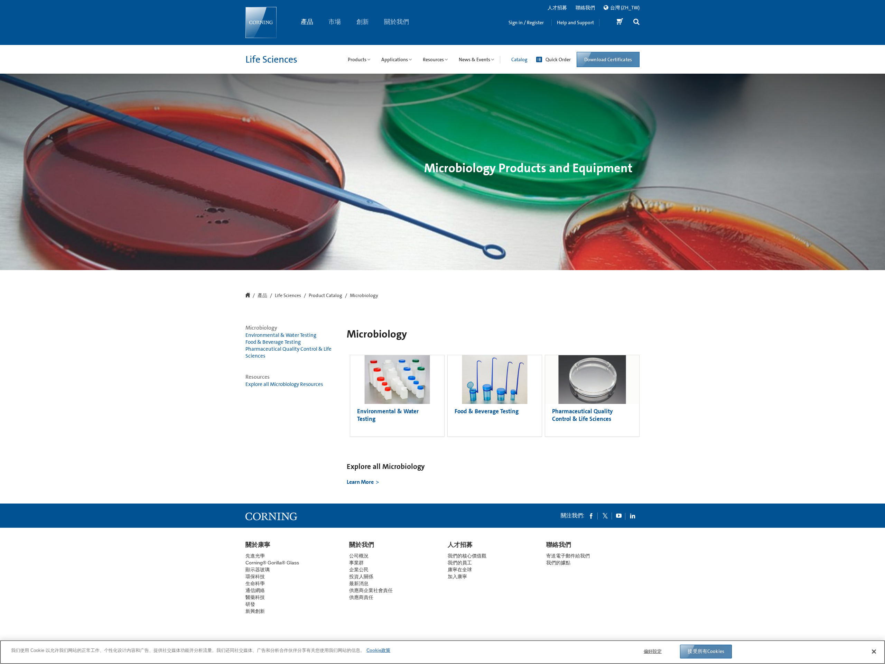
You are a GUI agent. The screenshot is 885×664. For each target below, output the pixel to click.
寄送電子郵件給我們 (568, 556)
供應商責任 (361, 597)
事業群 (356, 562)
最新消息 (359, 583)
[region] (442, 652)
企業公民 (359, 569)
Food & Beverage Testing (273, 342)
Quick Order (558, 59)
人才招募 (557, 7)
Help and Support (575, 22)
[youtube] (619, 515)
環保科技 (255, 576)
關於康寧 (257, 544)
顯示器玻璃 (257, 569)
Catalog (519, 59)
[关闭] (874, 651)
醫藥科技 (255, 597)
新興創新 (255, 611)
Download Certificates (608, 59)
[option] (397, 395)
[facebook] (591, 515)
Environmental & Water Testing (280, 335)
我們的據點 (558, 562)
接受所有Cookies (706, 651)
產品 (307, 22)
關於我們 (396, 22)
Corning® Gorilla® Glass (272, 562)
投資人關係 (361, 576)
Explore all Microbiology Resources (284, 384)
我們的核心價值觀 (467, 556)
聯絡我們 (585, 7)
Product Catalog (325, 295)
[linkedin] (632, 515)
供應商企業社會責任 (371, 590)
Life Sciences (271, 59)
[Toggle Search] (636, 23)
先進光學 (255, 556)
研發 (250, 604)
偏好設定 (653, 651)
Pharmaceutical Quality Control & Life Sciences (288, 352)
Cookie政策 (378, 650)
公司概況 (359, 556)
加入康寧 (457, 576)
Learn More (360, 482)
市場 (335, 22)
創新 (362, 22)
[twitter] (605, 515)
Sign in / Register (526, 22)
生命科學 (255, 583)
